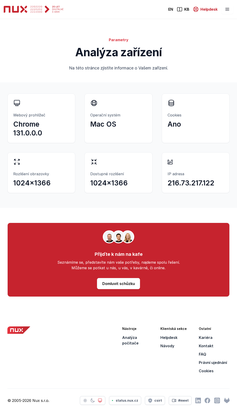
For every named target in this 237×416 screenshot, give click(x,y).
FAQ (202, 354)
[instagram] (217, 400)
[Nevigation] (227, 9)
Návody (167, 346)
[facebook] (207, 400)
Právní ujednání (213, 362)
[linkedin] (198, 400)
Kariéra (205, 337)
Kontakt (206, 346)
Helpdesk (169, 337)
